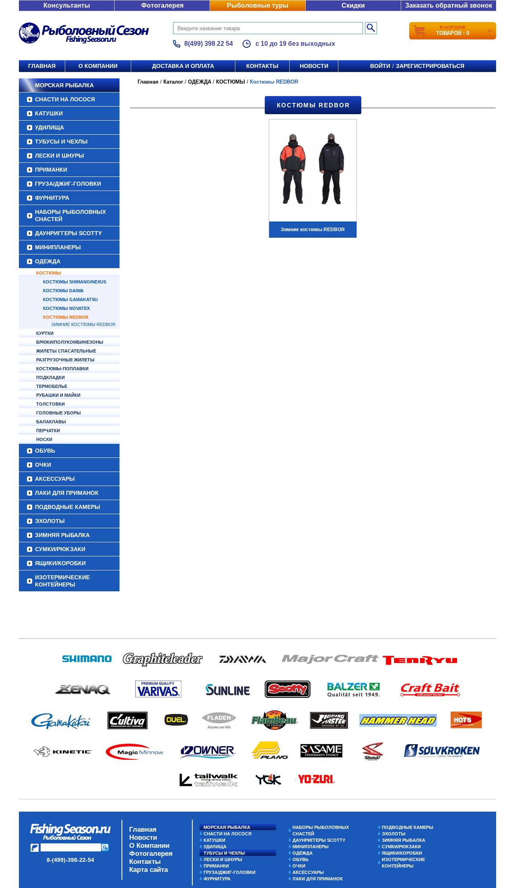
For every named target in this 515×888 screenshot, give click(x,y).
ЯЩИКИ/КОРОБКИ (60, 563)
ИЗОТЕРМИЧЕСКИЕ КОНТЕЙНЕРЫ (62, 581)
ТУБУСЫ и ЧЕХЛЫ (61, 141)
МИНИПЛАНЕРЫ (58, 247)
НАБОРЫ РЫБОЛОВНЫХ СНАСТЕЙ (70, 215)
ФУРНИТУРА (52, 198)
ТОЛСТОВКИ (50, 404)
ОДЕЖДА (47, 261)
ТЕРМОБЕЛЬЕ (51, 386)
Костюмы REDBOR (66, 317)
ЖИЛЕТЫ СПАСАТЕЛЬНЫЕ (66, 351)
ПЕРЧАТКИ (48, 430)
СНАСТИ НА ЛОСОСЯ (65, 99)
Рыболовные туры (257, 5)
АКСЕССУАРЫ (55, 479)
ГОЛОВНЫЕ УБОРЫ (58, 412)
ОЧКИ (43, 464)
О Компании (149, 845)
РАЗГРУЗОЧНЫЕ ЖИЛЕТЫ (65, 359)
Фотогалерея (162, 5)
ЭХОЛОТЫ (50, 521)
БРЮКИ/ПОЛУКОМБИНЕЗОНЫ (69, 342)
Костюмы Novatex (66, 308)
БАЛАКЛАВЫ (51, 421)
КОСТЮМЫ (48, 273)
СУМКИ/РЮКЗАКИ (60, 549)
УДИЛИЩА (49, 127)
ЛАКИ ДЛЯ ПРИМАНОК (67, 493)
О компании (97, 66)
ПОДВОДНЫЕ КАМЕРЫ (67, 507)
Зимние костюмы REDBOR (83, 324)
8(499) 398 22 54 (208, 43)
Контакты (262, 66)
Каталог (173, 82)
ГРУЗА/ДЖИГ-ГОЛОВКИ (68, 183)
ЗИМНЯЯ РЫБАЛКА (62, 535)
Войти (380, 66)
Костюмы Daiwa (63, 290)
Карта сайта (148, 870)
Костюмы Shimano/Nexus (74, 281)
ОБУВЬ (45, 450)
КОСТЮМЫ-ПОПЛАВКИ (62, 368)
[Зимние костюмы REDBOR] (312, 169)
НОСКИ (44, 439)
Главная (42, 66)
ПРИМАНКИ (51, 169)
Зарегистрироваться (430, 66)
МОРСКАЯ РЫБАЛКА (64, 85)
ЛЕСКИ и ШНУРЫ (59, 155)
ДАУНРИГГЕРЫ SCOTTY (68, 233)
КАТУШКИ (49, 113)
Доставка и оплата (183, 66)
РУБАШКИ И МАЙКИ (58, 395)
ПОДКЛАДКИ (50, 377)
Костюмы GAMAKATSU (70, 299)
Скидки (353, 5)
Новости (314, 66)
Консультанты (66, 5)
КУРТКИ (45, 333)
